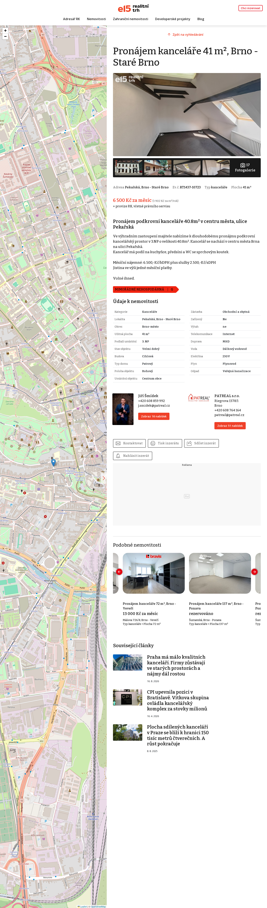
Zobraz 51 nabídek (230, 426)
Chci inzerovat (250, 8)
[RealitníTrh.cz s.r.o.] (133, 8)
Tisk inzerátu (168, 443)
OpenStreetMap (98, 906)
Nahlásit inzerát (136, 456)
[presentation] (119, 572)
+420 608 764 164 (227, 410)
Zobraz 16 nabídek (154, 416)
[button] (53, 463)
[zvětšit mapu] (104, 478)
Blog (200, 19)
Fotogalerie (245, 167)
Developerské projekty (172, 19)
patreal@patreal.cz (229, 415)
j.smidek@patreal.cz (154, 405)
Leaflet (83, 906)
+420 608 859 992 (151, 401)
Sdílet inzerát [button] (205, 443)
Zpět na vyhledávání (188, 34)
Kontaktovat (132, 443)
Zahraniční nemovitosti (130, 19)
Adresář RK (71, 19)
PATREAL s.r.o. (227, 396)
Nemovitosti (96, 19)
